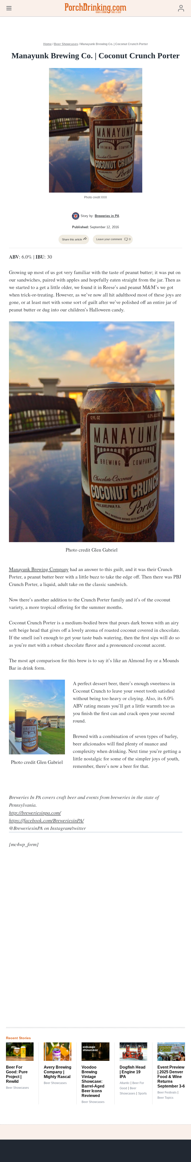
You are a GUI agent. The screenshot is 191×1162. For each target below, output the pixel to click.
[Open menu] (9, 8)
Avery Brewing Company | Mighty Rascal (57, 1072)
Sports (142, 1093)
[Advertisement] (113, 941)
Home (47, 44)
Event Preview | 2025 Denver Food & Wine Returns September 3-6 (171, 1076)
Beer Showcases (66, 44)
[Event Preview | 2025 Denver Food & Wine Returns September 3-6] (171, 1051)
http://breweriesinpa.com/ (35, 812)
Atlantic (125, 1083)
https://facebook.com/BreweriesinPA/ (46, 820)
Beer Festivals (167, 1092)
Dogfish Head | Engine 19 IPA (132, 1072)
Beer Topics (165, 1097)
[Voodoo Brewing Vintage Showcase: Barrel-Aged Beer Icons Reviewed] (95, 1051)
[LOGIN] (181, 8)
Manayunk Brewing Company (39, 569)
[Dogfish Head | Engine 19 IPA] (133, 1051)
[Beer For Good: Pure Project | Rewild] (20, 1051)
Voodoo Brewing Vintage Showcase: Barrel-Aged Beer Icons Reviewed (93, 1081)
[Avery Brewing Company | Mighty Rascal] (57, 1051)
